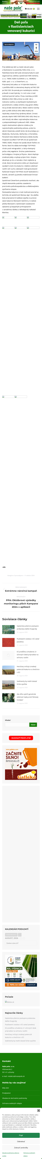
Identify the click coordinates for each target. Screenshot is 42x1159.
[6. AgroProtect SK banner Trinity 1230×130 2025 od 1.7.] (21, 4)
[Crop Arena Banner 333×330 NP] (21, 986)
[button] (39, 1110)
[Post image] (8, 629)
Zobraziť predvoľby (21, 1148)
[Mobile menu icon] (38, 8)
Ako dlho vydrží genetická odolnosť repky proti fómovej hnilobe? (27, 697)
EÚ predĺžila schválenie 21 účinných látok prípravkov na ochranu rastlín (27, 655)
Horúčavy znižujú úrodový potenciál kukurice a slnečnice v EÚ (28, 669)
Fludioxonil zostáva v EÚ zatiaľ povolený (28, 640)
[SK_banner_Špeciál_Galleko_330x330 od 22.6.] (21, 779)
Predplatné (6, 1093)
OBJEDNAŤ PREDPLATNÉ (21, 738)
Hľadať (8, 720)
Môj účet (5, 1088)
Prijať (21, 1135)
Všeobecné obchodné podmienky (14, 1098)
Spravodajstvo (9, 44)
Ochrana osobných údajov (12, 1103)
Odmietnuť (21, 1141)
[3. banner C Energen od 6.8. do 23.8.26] (21, 17)
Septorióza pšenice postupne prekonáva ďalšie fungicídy (28, 627)
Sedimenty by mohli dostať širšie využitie (27, 682)
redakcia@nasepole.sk (16, 1076)
